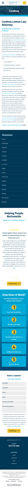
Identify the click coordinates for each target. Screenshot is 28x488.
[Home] (13, 2)
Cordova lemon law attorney (19, 40)
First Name (5, 383)
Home (14, 455)
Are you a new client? (7, 401)
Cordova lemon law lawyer (9, 54)
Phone (4, 392)
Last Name (5, 387)
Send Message (13, 430)
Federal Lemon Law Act (7, 120)
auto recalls (5, 118)
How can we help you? (8, 406)
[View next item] (16, 278)
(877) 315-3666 (14, 446)
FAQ (14, 460)
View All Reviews (13, 283)
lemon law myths (12, 118)
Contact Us (14, 463)
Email (3, 397)
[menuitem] (14, 139)
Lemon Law (14, 458)
